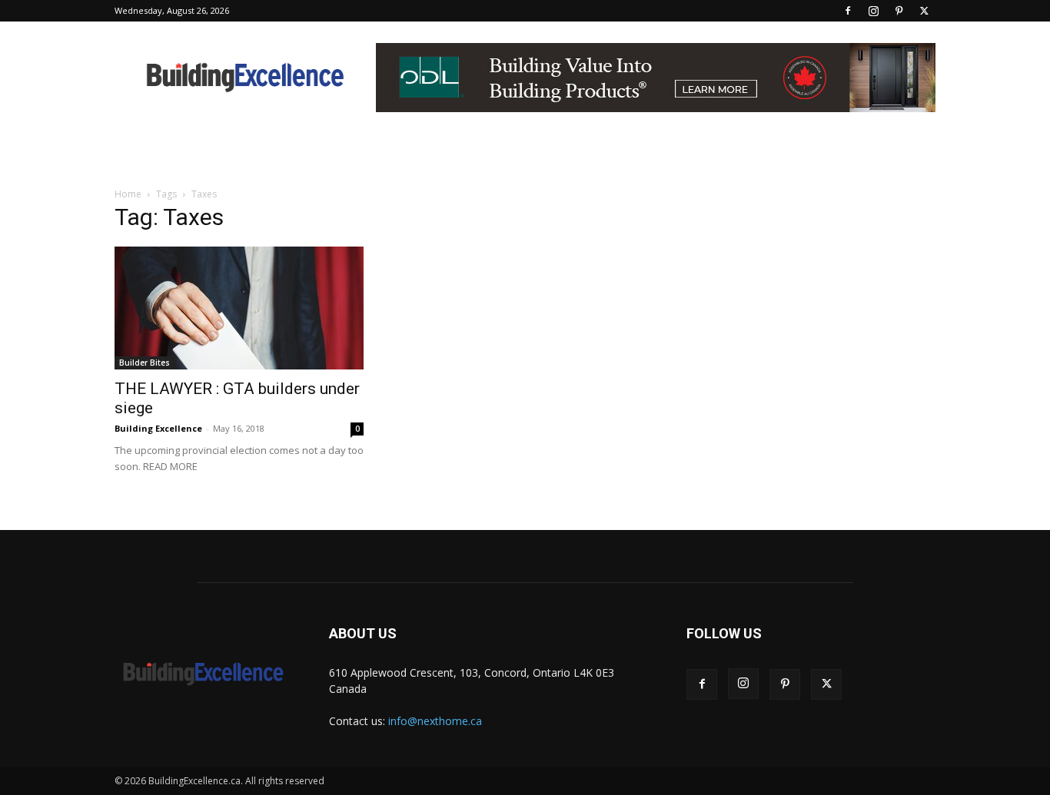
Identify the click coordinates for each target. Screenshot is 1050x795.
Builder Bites (144, 362)
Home (128, 193)
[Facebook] (847, 11)
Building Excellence (158, 428)
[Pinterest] (898, 11)
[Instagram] (873, 11)
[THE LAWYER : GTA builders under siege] (239, 308)
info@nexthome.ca (435, 721)
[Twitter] (923, 11)
